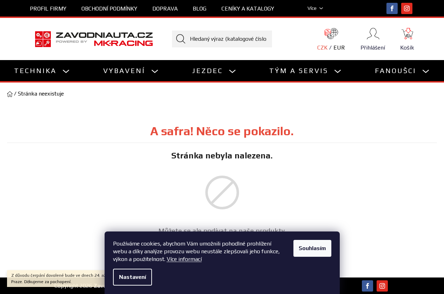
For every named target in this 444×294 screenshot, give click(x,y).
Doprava (165, 8)
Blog (199, 8)
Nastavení (132, 277)
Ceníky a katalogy (247, 8)
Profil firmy (48, 8)
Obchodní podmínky (109, 8)
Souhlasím (312, 248)
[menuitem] (42, 70)
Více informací (184, 259)
